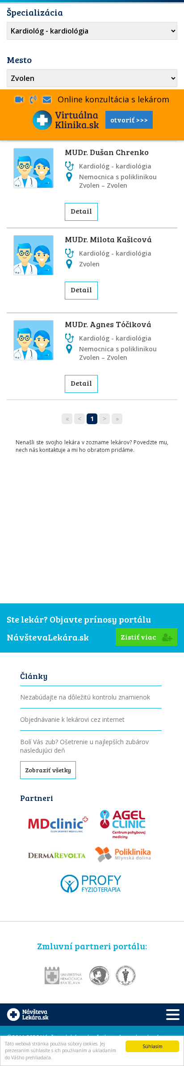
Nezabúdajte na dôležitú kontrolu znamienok (85, 697)
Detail (81, 210)
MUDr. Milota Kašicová (108, 239)
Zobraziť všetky (48, 770)
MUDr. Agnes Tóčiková (108, 324)
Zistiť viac (139, 636)
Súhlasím (152, 1046)
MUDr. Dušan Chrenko (107, 152)
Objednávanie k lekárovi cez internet (72, 719)
